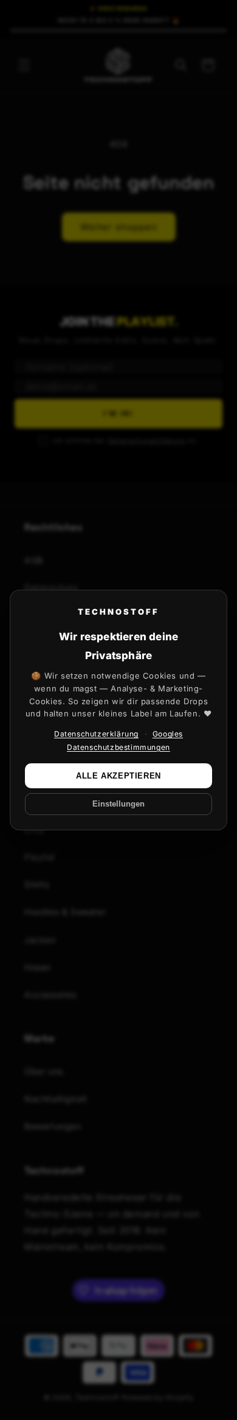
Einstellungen (118, 804)
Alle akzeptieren (118, 775)
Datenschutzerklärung (96, 733)
